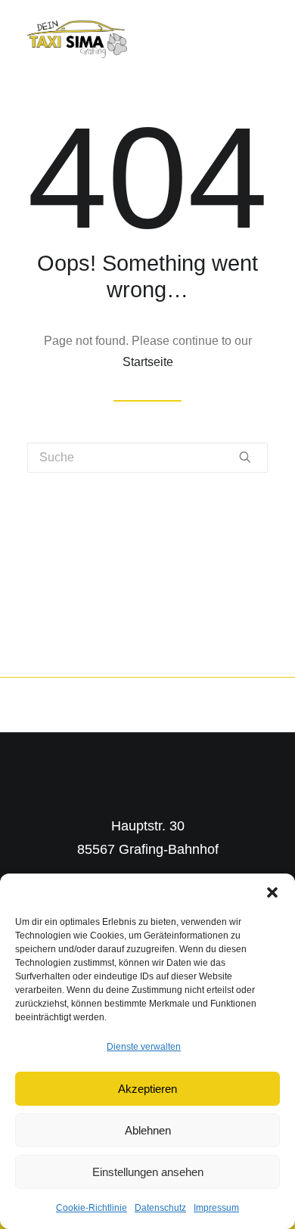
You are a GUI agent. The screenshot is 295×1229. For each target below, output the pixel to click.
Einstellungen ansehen (147, 1171)
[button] (272, 892)
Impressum (216, 1208)
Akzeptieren (147, 1088)
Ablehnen (148, 1130)
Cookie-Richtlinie (91, 1208)
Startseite (148, 361)
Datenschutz (160, 1208)
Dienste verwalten (144, 1046)
